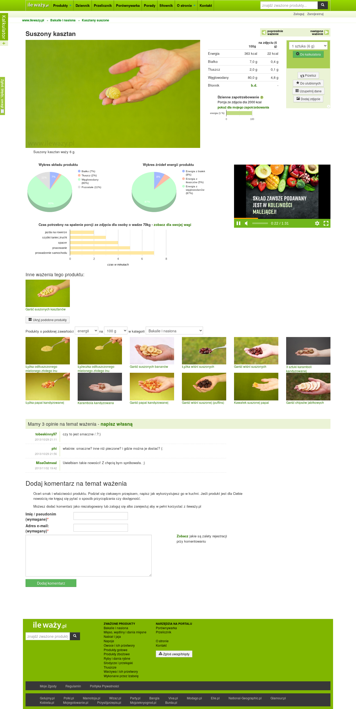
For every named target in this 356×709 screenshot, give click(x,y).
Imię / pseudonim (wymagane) (41, 516)
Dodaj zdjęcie (310, 99)
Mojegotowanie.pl (75, 702)
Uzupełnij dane (310, 91)
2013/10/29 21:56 (46, 454)
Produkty (61, 5)
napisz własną (117, 423)
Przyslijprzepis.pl (109, 702)
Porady (149, 5)
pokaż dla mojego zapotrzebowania (243, 107)
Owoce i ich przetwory (119, 645)
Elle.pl (215, 698)
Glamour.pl (278, 698)
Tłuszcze (110, 667)
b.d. (254, 85)
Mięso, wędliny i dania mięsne (125, 632)
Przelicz (310, 75)
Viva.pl (173, 698)
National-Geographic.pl (245, 698)
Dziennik (83, 5)
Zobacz (182, 535)
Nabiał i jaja (112, 636)
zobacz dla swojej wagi (172, 224)
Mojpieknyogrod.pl (143, 702)
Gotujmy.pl (47, 698)
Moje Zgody (48, 686)
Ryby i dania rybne (117, 658)
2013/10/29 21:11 (46, 439)
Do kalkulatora (310, 54)
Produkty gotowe (115, 650)
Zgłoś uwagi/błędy (175, 654)
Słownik (166, 5)
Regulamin (73, 686)
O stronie (185, 5)
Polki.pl (69, 698)
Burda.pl (171, 702)
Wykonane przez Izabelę (121, 676)
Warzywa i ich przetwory (121, 671)
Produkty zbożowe (117, 654)
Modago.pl (194, 698)
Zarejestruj (315, 13)
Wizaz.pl (115, 698)
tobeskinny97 (46, 433)
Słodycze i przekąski (118, 663)
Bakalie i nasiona (116, 628)
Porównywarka (128, 5)
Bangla (154, 698)
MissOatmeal (46, 462)
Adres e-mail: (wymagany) (37, 528)
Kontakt (206, 5)
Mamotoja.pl (91, 698)
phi (54, 448)
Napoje (109, 641)
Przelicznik (103, 5)
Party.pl (135, 698)
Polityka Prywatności (104, 686)
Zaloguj (298, 13)
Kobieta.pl (47, 702)
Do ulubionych (310, 83)
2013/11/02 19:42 (46, 468)
